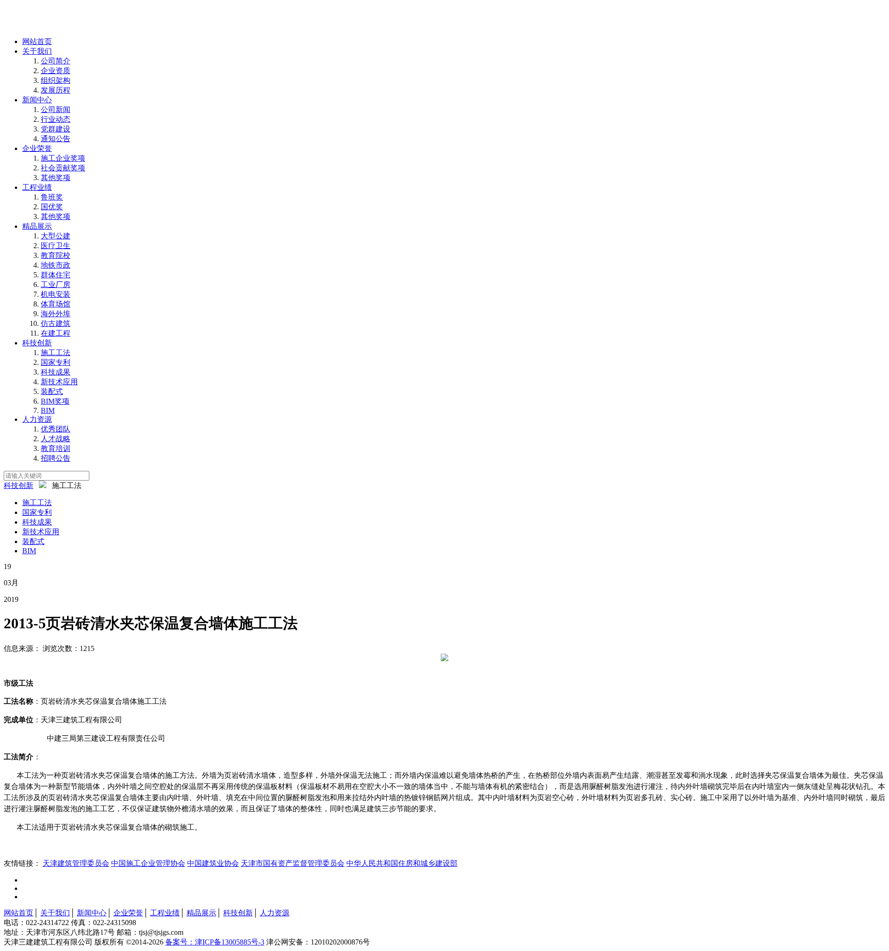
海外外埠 (55, 314)
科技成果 (55, 372)
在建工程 (55, 333)
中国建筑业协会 (213, 863)
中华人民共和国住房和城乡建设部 (401, 863)
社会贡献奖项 (63, 168)
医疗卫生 (55, 246)
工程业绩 (37, 187)
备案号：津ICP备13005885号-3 (214, 942)
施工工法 (55, 353)
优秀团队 (55, 429)
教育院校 (55, 255)
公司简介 (55, 61)
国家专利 (55, 362)
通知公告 (55, 139)
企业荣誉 (37, 148)
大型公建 (55, 236)
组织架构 (55, 80)
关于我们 (37, 51)
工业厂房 (55, 284)
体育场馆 (55, 304)
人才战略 (55, 439)
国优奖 (52, 207)
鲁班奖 (52, 197)
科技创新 (37, 343)
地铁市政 (55, 265)
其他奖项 (55, 177)
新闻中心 (37, 100)
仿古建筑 (55, 323)
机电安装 (55, 294)
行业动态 (55, 119)
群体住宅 (55, 275)
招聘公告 (55, 458)
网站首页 (37, 41)
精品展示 (37, 226)
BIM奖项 (55, 401)
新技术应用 (59, 382)
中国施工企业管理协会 (148, 863)
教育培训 (55, 448)
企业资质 (55, 71)
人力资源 (37, 419)
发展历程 (55, 90)
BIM (48, 410)
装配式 (52, 391)
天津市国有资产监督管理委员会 (292, 863)
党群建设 (55, 129)
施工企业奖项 (63, 158)
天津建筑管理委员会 (76, 863)
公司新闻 (55, 109)
